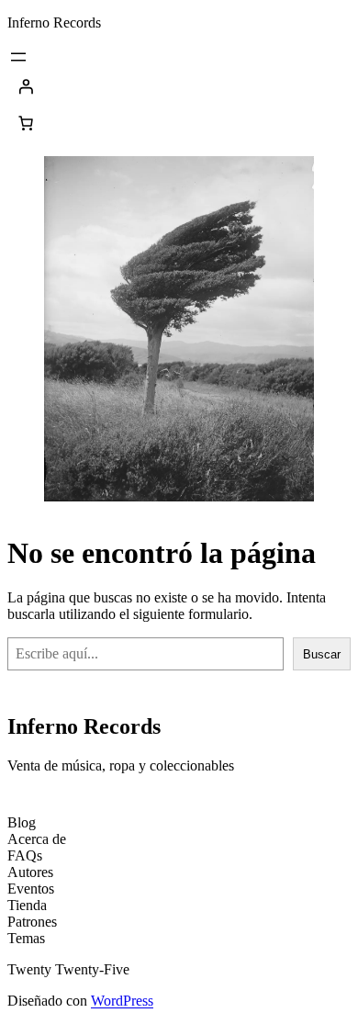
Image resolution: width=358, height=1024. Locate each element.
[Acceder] (179, 86)
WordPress (122, 1000)
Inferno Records (54, 22)
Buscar (322, 654)
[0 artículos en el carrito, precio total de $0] (25, 123)
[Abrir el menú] (18, 57)
